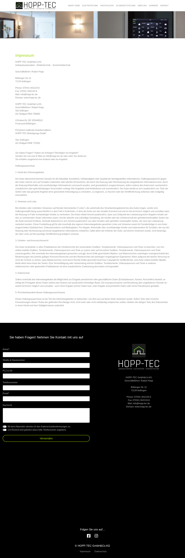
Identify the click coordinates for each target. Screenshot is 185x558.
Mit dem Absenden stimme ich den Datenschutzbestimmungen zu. (39, 426)
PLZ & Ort (7, 371)
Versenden (46, 438)
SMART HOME (74, 6)
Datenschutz (101, 551)
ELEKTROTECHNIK (90, 6)
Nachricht (7, 405)
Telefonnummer (10, 382)
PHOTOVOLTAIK (107, 6)
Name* (6, 349)
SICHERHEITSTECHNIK (126, 6)
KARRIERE (153, 6)
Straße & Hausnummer (14, 360)
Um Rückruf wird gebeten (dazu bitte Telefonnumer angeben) (37, 430)
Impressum (85, 551)
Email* (6, 393)
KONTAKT (164, 6)
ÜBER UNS (142, 6)
